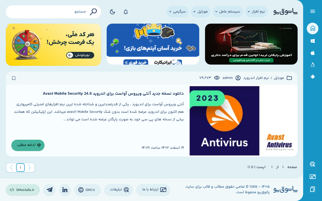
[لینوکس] (312, 65)
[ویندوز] (312, 41)
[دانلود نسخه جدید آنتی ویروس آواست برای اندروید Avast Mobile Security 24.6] (243, 121)
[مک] (312, 53)
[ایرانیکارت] (153, 45)
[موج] (251, 45)
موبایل (279, 78)
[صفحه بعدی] (11, 167)
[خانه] (312, 28)
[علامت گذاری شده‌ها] (312, 189)
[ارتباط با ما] (312, 177)
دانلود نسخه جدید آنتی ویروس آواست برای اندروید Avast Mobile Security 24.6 (113, 93)
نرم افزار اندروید (256, 78)
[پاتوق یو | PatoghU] (285, 12)
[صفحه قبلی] (29, 167)
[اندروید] (312, 77)
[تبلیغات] (312, 164)
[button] (20, 167)
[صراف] (53, 45)
